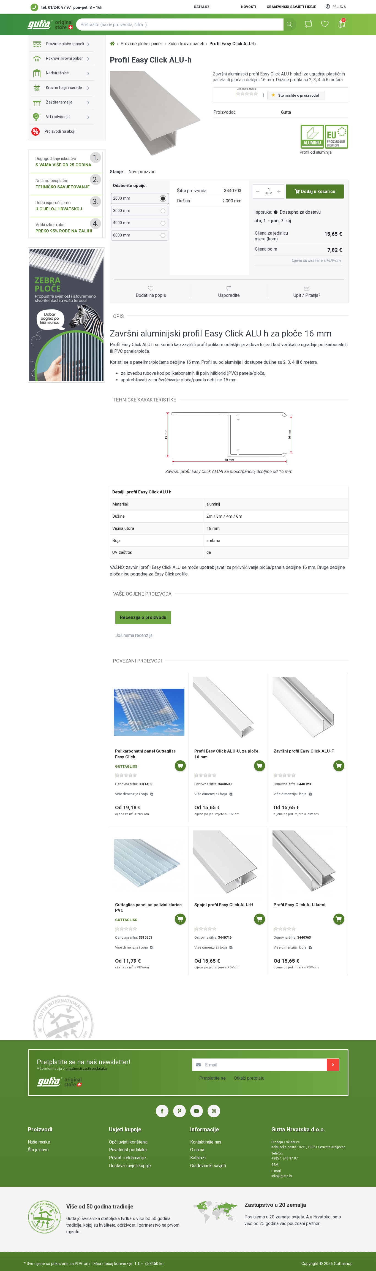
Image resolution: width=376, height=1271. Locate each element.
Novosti (248, 7)
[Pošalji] (333, 1064)
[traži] (290, 24)
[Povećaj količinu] (280, 191)
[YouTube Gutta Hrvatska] (196, 1111)
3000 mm (121, 210)
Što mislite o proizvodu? (299, 95)
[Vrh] (112, 44)
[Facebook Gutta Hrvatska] (162, 1111)
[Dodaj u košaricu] (180, 765)
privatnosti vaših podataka (86, 1068)
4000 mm (121, 223)
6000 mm (121, 235)
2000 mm (121, 198)
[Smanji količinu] (256, 191)
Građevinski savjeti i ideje (291, 7)
